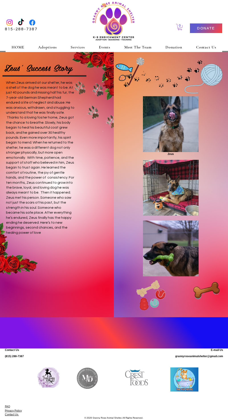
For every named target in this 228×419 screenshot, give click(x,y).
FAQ (7, 406)
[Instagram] (10, 23)
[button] (180, 27)
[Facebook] (32, 23)
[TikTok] (21, 23)
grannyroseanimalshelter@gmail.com (199, 356)
